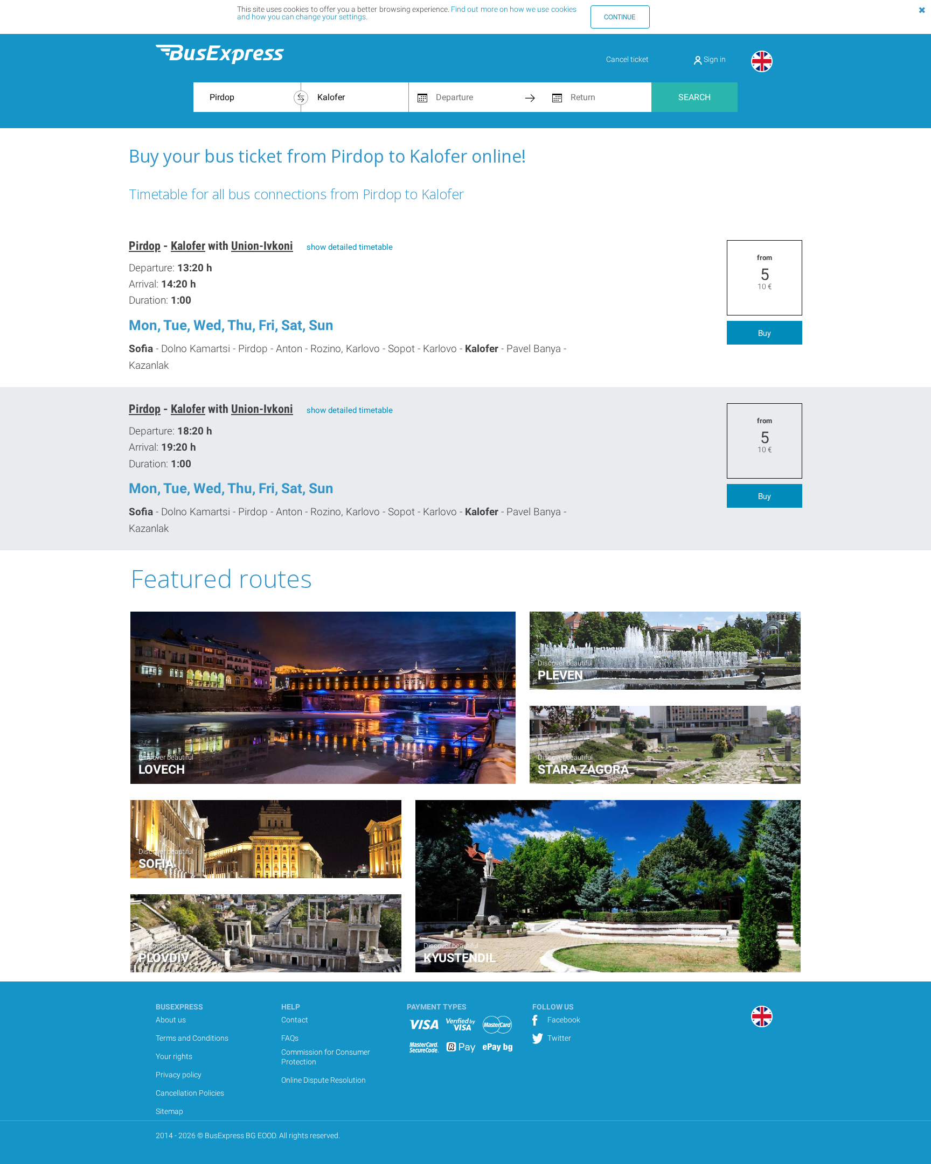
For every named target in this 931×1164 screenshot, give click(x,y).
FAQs (289, 1038)
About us (171, 1019)
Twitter (558, 1038)
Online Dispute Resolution (323, 1080)
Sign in (714, 59)
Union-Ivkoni (262, 246)
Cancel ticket (627, 59)
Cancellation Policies (190, 1093)
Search (694, 97)
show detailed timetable (350, 247)
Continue (620, 16)
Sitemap (169, 1111)
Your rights (174, 1056)
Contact (294, 1019)
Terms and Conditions (192, 1038)
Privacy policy (179, 1074)
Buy (764, 332)
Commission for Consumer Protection (325, 1057)
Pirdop (145, 246)
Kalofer (188, 246)
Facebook (563, 1019)
